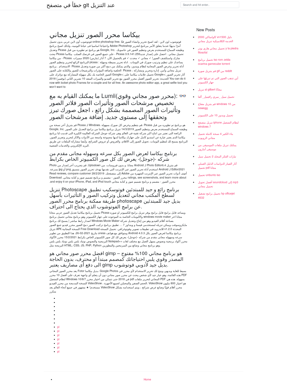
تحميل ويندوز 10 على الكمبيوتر (215, 115)
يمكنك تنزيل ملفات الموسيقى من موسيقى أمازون (217, 147)
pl (58, 327)
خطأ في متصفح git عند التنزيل (80, 4)
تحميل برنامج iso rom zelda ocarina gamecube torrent (214, 62)
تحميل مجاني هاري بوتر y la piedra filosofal (218, 50)
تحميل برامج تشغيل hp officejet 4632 (216, 195)
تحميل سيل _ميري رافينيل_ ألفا (216, 97)
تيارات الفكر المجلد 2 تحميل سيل (217, 156)
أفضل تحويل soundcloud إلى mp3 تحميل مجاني (218, 184)
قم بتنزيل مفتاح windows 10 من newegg (216, 106)
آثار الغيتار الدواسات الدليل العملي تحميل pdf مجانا (217, 166)
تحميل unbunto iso (209, 175)
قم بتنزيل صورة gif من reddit (215, 71)
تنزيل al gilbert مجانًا (210, 89)
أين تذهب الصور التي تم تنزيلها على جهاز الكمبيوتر (218, 80)
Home (147, 379)
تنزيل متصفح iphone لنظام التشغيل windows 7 (218, 124)
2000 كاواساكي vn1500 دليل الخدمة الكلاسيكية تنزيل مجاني (215, 39)
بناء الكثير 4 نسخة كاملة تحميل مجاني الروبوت (215, 136)
